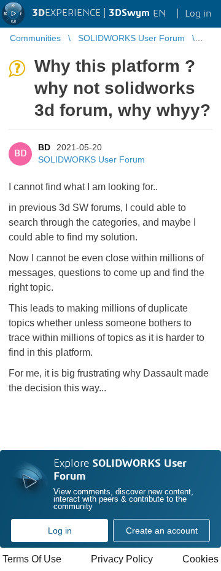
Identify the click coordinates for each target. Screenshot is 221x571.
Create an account (162, 530)
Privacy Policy (122, 559)
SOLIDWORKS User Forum (91, 159)
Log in (60, 530)
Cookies (200, 559)
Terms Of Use (31, 559)
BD (44, 147)
